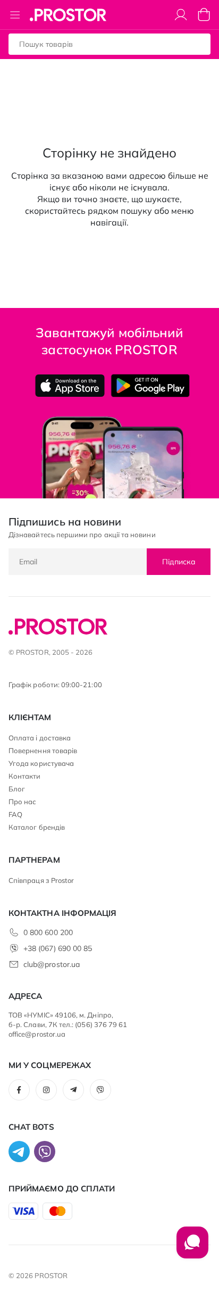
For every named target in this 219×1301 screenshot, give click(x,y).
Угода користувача (41, 763)
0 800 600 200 (48, 932)
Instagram (46, 1089)
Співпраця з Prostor (41, 880)
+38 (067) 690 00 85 (57, 948)
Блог (17, 789)
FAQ (15, 814)
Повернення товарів (43, 750)
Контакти (25, 776)
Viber (100, 1089)
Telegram (73, 1089)
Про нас (22, 801)
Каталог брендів (37, 827)
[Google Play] (150, 385)
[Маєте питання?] (192, 1247)
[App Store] (70, 385)
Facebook (19, 1089)
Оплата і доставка (40, 737)
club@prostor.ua (51, 964)
